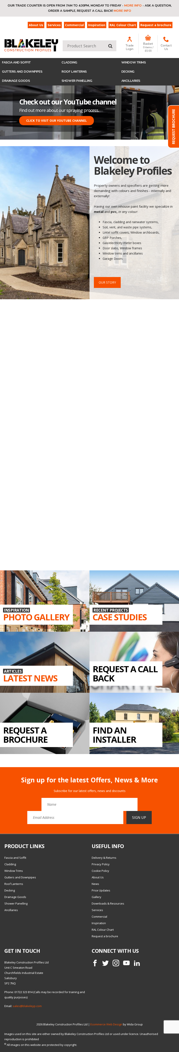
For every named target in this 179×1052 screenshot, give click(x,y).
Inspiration (96, 25)
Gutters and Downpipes (22, 72)
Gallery (96, 897)
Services (54, 25)
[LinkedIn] (137, 963)
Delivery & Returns (104, 858)
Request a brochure (155, 25)
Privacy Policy (101, 864)
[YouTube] (126, 963)
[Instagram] (116, 963)
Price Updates (101, 890)
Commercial (74, 25)
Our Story (107, 282)
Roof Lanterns (74, 72)
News (95, 884)
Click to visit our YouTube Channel (56, 120)
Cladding (69, 62)
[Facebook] (95, 963)
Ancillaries (130, 81)
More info (133, 5)
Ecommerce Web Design (106, 1024)
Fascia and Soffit (16, 62)
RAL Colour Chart (123, 25)
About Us (36, 25)
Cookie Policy (100, 871)
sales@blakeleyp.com (27, 1006)
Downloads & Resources (108, 903)
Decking (127, 72)
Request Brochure (173, 126)
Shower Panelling (77, 81)
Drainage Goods (16, 81)
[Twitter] (105, 963)
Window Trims (133, 62)
